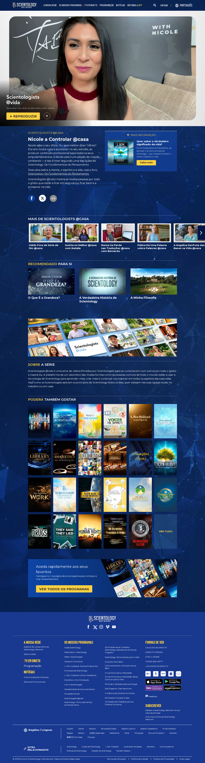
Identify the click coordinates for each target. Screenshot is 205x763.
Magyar (70, 733)
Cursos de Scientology (91, 747)
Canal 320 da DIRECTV (156, 647)
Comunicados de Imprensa (36, 677)
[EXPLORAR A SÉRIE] (39, 421)
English (70, 729)
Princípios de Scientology (75, 670)
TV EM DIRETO (90, 5)
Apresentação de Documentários (79, 689)
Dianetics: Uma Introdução (76, 680)
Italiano (81, 733)
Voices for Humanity (73, 661)
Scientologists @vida (73, 698)
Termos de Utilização (116, 759)
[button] (3, 232)
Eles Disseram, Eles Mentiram (118, 688)
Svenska (173, 733)
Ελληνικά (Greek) (108, 729)
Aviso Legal (184, 759)
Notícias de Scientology (76, 751)
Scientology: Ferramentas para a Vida (122, 657)
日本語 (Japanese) (97, 733)
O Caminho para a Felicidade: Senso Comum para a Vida (121, 678)
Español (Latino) (128, 729)
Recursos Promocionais (34, 682)
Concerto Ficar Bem (114, 662)
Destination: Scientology (75, 652)
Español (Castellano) (149, 729)
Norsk (126, 733)
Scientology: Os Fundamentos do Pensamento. (58, 173)
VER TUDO (165, 531)
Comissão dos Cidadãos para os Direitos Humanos (119, 703)
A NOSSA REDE (50, 5)
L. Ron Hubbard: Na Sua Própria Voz (81, 666)
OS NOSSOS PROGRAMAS (70, 5)
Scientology (72, 747)
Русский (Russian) (156, 733)
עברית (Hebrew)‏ (169, 729)
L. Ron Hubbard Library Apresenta (80, 675)
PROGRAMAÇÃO (107, 5)
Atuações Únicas (71, 693)
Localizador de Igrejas (133, 747)
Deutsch (92, 729)
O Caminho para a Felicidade (118, 673)
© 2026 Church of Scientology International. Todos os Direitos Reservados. (46, 759)
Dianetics (151, 747)
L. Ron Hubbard (112, 747)
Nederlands (114, 733)
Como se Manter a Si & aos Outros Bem (120, 667)
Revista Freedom (123, 751)
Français (91, 737)
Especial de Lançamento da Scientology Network (36, 648)
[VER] (165, 421)
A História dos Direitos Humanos (120, 693)
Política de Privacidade (163, 759)
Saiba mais (146, 162)
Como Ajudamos (167, 747)
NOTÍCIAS (120, 5)
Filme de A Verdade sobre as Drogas (121, 684)
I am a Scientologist (73, 684)
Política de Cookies (139, 759)
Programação (32, 665)
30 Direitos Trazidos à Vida (117, 698)
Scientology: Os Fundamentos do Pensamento (78, 703)
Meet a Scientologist (73, 657)
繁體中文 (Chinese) (74, 737)
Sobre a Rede (30, 654)
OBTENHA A (134, 5)
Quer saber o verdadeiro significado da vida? (153, 143)
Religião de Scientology (101, 751)
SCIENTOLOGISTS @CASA (45, 132)
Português (139, 733)
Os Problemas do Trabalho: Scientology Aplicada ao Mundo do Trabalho (121, 650)
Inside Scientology (72, 647)
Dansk (81, 729)
